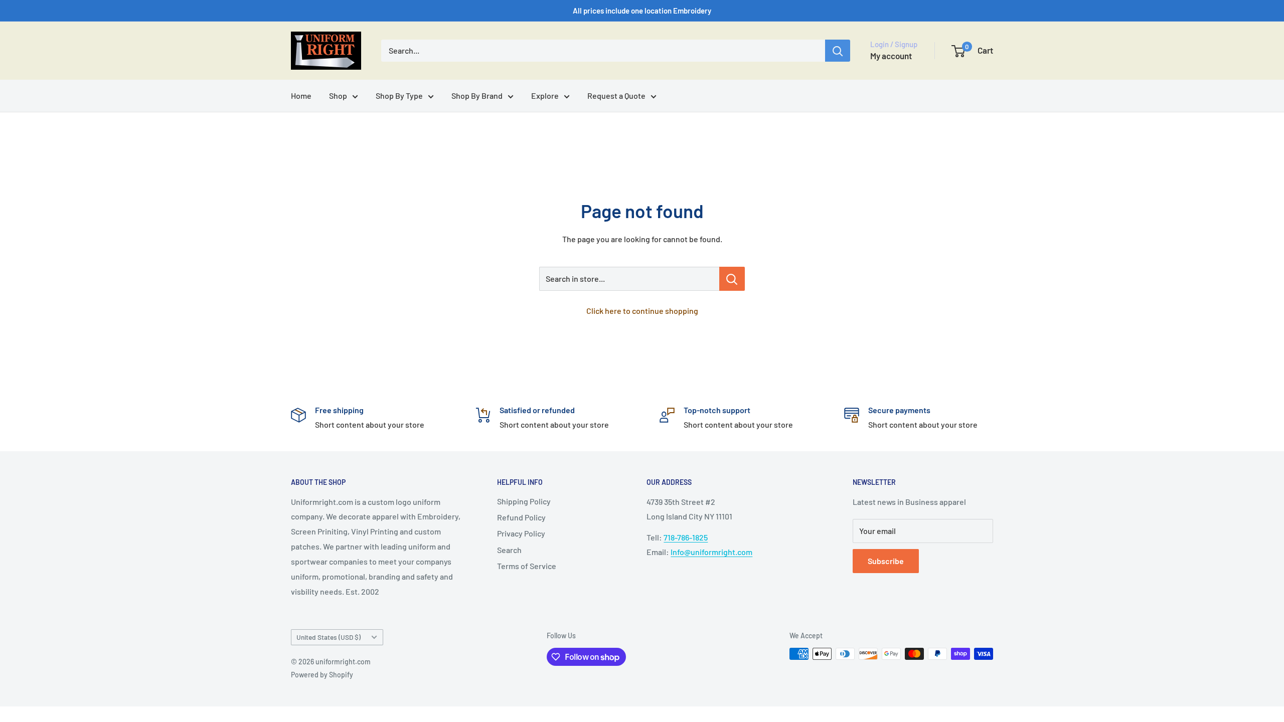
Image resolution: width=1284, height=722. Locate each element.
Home (301, 95)
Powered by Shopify (322, 674)
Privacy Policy (521, 533)
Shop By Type (399, 95)
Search (509, 550)
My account (891, 56)
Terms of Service (526, 566)
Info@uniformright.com (711, 552)
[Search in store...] (732, 279)
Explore (545, 95)
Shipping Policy (524, 501)
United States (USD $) (328, 637)
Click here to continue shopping (642, 310)
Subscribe (886, 561)
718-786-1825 (686, 537)
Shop (338, 95)
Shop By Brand (477, 95)
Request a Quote (616, 95)
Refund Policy (521, 517)
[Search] (837, 51)
